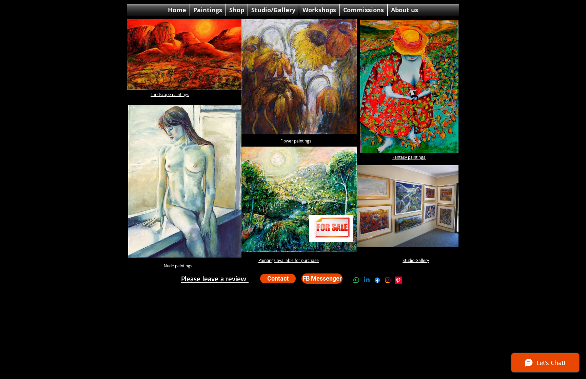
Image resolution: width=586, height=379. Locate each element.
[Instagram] (387, 280)
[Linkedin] (366, 280)
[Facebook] (377, 280)
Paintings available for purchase (288, 260)
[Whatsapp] (356, 280)
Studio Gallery (416, 260)
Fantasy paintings (409, 157)
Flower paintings (295, 141)
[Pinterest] (398, 280)
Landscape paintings (170, 94)
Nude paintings (178, 265)
